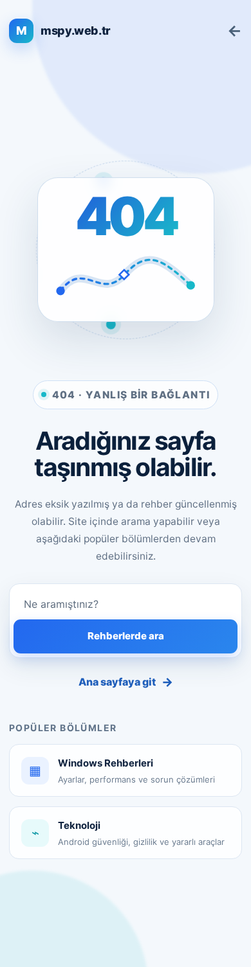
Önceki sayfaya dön (234, 30)
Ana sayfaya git (126, 682)
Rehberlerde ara (126, 636)
